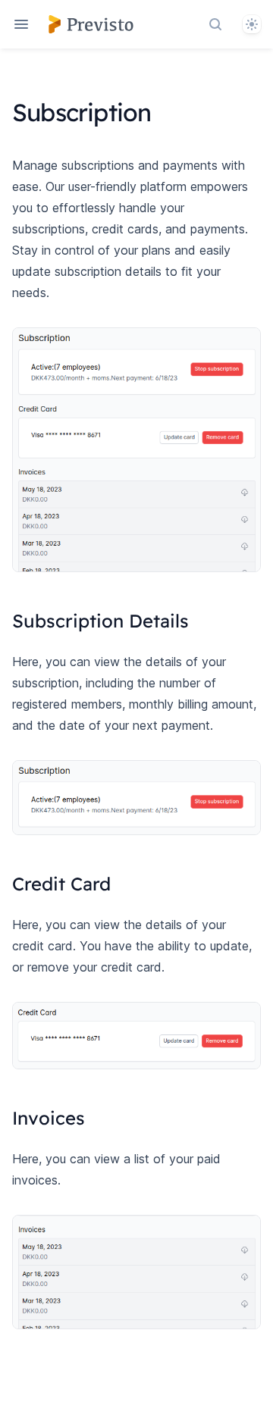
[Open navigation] (21, 24)
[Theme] (252, 24)
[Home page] (91, 24)
